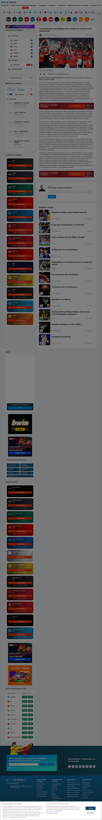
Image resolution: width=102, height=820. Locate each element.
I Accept (91, 808)
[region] (51, 810)
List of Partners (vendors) (52, 813)
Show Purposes (90, 812)
